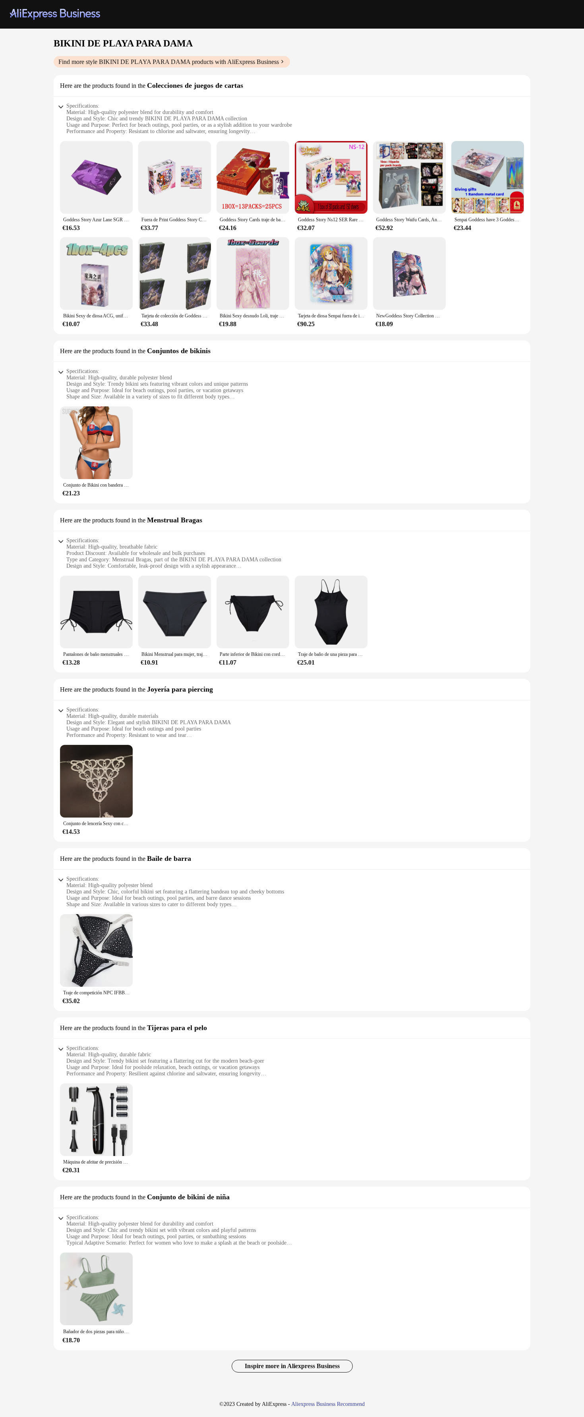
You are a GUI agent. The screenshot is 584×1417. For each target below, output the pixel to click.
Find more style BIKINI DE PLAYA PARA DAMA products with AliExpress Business (168, 61)
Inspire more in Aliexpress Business (292, 1366)
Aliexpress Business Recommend (328, 1404)
